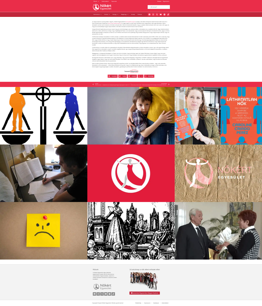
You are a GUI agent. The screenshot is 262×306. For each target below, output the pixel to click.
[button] (113, 76)
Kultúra (106, 14)
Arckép (133, 14)
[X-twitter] (157, 14)
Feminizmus (96, 14)
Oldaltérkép (138, 303)
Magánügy (124, 14)
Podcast (140, 14)
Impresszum (147, 303)
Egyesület (105, 8)
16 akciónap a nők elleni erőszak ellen (144, 270)
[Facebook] (149, 14)
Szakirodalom (105, 1)
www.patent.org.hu (130, 21)
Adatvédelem (165, 303)
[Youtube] (160, 14)
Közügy (115, 14)
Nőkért (105, 6)
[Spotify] (164, 14)
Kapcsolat (114, 1)
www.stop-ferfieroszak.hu (114, 23)
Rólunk (95, 1)
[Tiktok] (168, 14)
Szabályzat (156, 303)
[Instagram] (153, 14)
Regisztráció (166, 1)
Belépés (159, 1)
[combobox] (159, 7)
